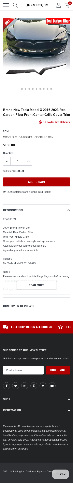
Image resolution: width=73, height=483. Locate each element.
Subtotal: (8, 171)
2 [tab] (25, 89)
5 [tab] (36, 89)
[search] (15, 5)
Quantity (8, 153)
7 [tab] (44, 89)
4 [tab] (33, 89)
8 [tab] (47, 89)
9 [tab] (51, 89)
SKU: (6, 130)
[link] (6, 385)
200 (10, 191)
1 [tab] (22, 89)
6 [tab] (40, 89)
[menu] (6, 5)
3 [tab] (29, 89)
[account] (58, 5)
